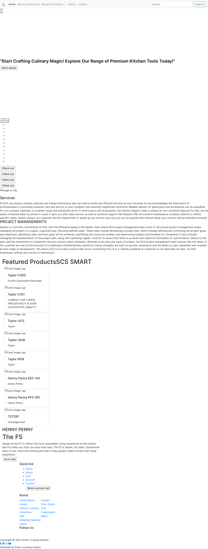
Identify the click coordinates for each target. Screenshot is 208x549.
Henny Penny (27, 500)
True (43, 508)
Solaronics (26, 512)
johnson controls (29, 508)
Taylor (23, 523)
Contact (82, 4)
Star (22, 516)
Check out (8, 168)
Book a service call (29, 4)
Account (30, 479)
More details (9, 67)
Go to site (10, 459)
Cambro (45, 500)
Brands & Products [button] (53, 4)
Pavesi (23, 504)
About (71, 4)
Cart (28, 476)
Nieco (44, 516)
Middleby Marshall (30, 520)
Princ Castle (48, 504)
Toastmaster (48, 512)
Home (13, 4)
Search (200, 4)
